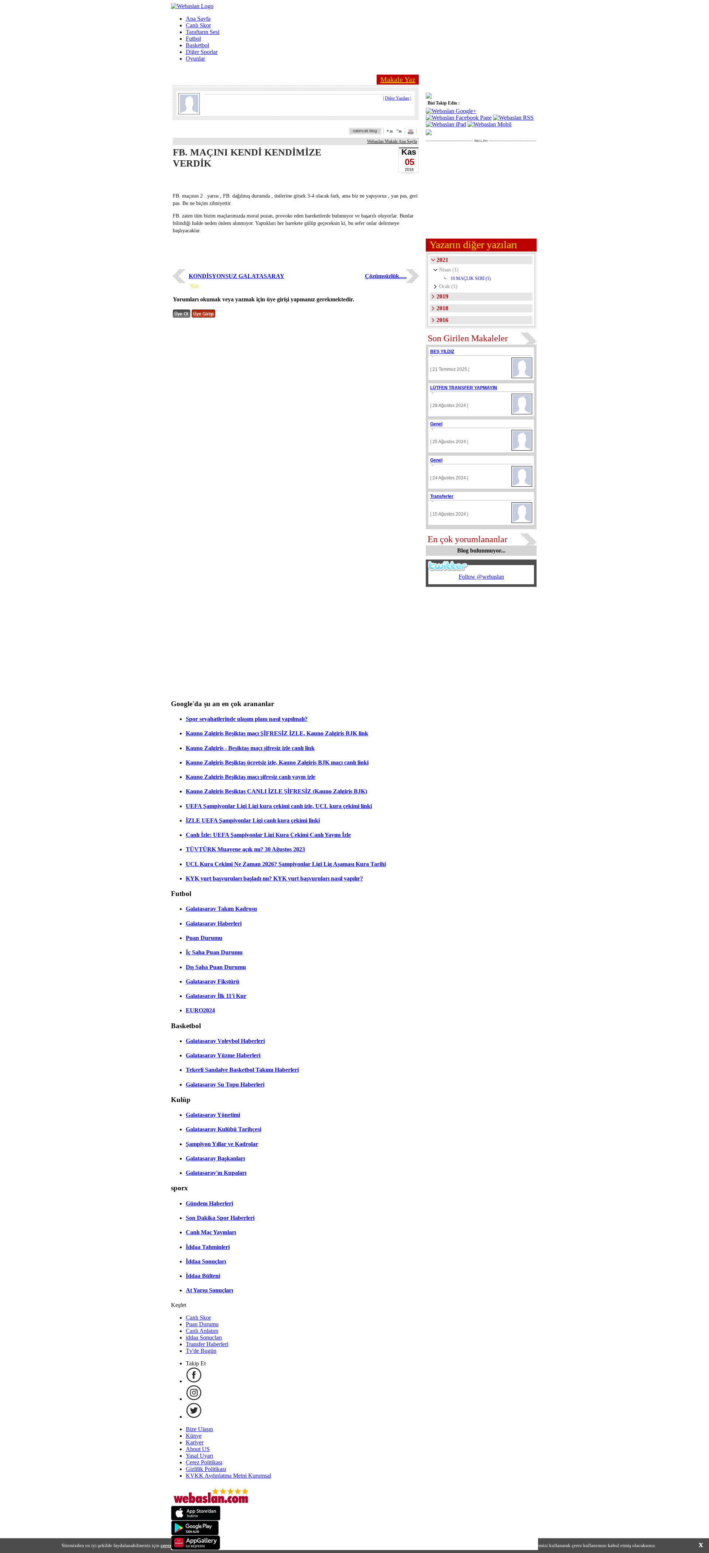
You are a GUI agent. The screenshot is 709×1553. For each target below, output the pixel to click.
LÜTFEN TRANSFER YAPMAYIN (463, 387)
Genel (436, 424)
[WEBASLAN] (192, 6)
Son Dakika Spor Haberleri (220, 1218)
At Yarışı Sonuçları (209, 1290)
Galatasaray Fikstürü (212, 981)
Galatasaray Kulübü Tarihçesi (223, 1129)
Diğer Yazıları (397, 98)
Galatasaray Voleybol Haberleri (225, 1041)
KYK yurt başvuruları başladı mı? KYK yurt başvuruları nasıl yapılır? (274, 878)
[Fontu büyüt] (389, 130)
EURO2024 (200, 1010)
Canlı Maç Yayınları (211, 1232)
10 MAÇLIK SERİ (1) (471, 278)
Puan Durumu (204, 938)
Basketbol (197, 45)
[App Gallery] (195, 1548)
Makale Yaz (397, 79)
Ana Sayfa (198, 19)
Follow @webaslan (481, 577)
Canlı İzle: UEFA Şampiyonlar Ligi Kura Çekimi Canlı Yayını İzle (268, 835)
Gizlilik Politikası (206, 1469)
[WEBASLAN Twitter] (194, 1416)
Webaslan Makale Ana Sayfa (392, 141)
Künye (194, 1436)
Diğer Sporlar (202, 52)
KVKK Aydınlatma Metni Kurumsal (228, 1475)
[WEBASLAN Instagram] (194, 1399)
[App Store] (195, 1518)
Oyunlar (195, 58)
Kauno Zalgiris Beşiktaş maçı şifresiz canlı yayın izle (250, 777)
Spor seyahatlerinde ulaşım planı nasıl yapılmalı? (247, 719)
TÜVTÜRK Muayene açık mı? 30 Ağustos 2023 (245, 849)
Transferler (441, 496)
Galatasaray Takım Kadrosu (221, 909)
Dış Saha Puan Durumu (216, 967)
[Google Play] (195, 1533)
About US (198, 1449)
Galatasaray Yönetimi (213, 1115)
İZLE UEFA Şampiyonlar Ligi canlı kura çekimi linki (253, 820)
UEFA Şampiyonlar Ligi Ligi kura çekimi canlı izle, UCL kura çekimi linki (279, 806)
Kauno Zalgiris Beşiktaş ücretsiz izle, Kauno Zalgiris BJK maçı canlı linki (277, 762)
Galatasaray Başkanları (215, 1158)
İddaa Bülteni (203, 1276)
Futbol (193, 38)
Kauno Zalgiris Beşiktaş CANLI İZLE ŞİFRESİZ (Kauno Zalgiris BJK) (276, 791)
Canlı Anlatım (202, 1331)
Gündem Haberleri (209, 1203)
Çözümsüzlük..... (386, 276)
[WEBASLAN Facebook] (194, 1381)
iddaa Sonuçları (204, 1337)
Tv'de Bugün (201, 1351)
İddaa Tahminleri (208, 1247)
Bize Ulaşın (199, 1429)
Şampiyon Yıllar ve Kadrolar (222, 1144)
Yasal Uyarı (199, 1456)
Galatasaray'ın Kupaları (216, 1173)
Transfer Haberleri (207, 1344)
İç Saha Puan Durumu (214, 952)
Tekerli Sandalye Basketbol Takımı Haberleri (242, 1070)
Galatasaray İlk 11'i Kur (216, 996)
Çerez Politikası (204, 1462)
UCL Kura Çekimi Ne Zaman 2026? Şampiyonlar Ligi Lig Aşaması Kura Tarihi (286, 864)
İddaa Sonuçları (206, 1261)
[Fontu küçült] (399, 130)
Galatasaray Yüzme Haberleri (223, 1055)
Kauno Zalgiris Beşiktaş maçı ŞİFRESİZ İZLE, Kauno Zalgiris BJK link (277, 733)
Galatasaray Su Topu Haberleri (225, 1084)
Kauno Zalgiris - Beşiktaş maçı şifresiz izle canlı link (250, 748)
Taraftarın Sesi (202, 32)
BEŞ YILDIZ (442, 351)
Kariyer (194, 1442)
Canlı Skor (198, 25)
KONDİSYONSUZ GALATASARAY (236, 276)
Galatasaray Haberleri (214, 923)
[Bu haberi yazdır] (411, 132)
